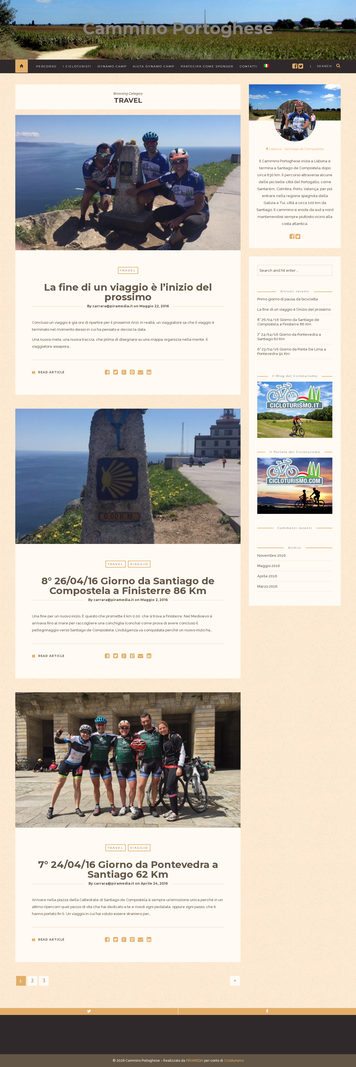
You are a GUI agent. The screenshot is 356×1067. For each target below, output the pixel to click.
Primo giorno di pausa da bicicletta (287, 299)
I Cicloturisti (77, 66)
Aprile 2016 (267, 576)
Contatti (249, 66)
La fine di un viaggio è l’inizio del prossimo (128, 292)
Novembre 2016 (271, 555)
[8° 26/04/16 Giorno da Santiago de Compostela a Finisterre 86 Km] (115, 655)
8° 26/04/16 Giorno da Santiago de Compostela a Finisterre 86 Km (127, 586)
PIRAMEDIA (194, 1061)
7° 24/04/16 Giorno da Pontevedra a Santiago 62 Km (128, 869)
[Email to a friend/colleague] (140, 372)
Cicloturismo (234, 1061)
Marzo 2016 (267, 586)
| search (321, 66)
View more (128, 182)
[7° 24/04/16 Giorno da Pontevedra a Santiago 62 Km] (115, 939)
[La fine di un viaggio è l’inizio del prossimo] (115, 372)
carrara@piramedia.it (112, 306)
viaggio (139, 564)
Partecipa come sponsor (207, 66)
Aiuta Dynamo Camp (153, 66)
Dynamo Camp (112, 66)
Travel (128, 270)
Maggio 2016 (268, 566)
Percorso (46, 66)
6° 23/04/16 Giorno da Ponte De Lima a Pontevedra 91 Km (291, 351)
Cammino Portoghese (178, 28)
